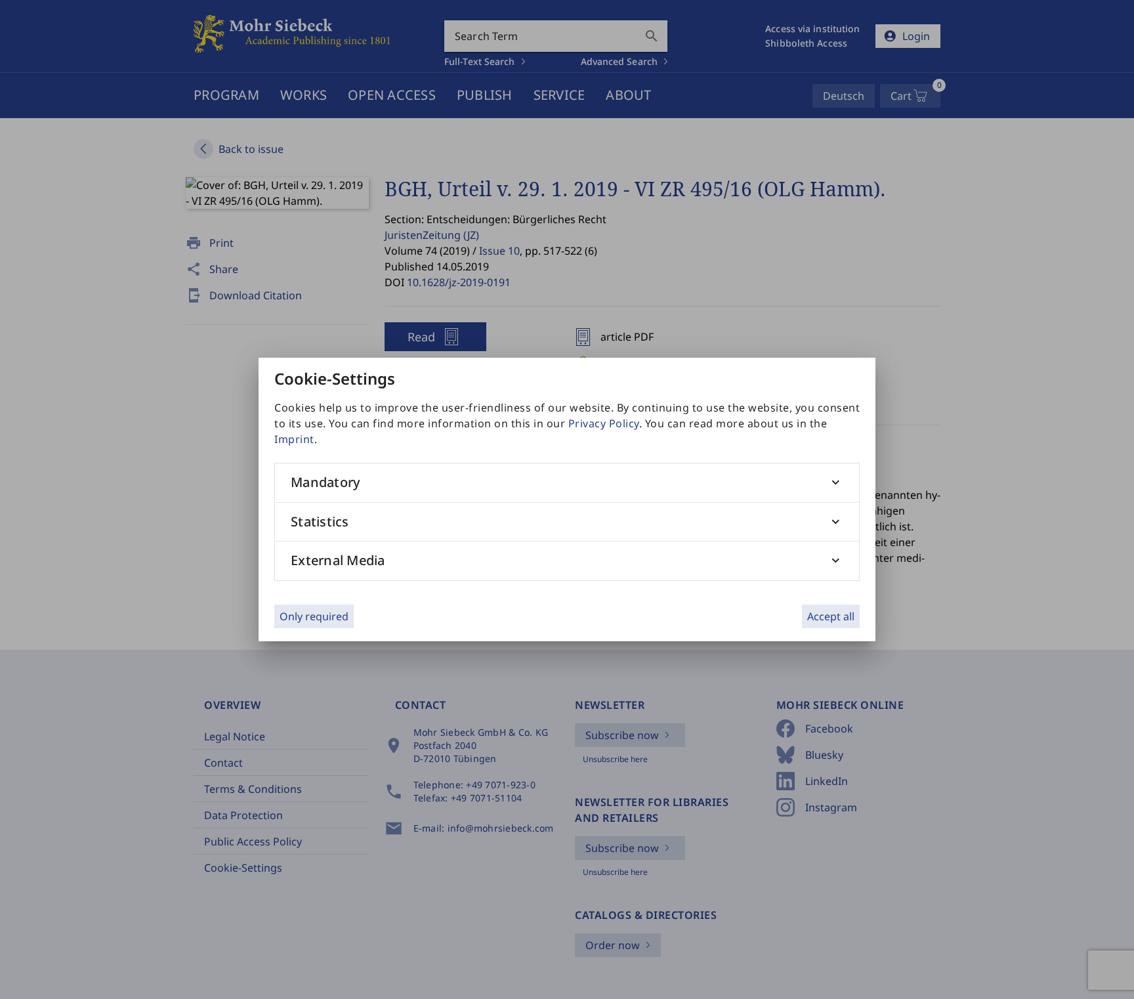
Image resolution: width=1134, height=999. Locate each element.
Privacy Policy (603, 423)
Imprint (294, 439)
